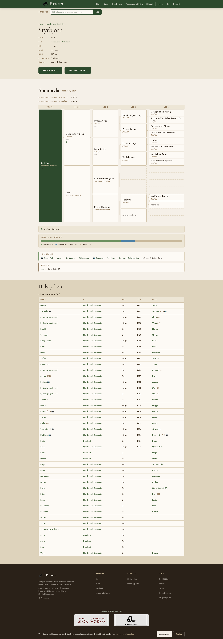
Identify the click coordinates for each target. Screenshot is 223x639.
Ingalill (43, 329)
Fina (154, 505)
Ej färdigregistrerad (49, 317)
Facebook (45, 598)
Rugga (156, 370)
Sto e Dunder (158, 464)
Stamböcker (117, 4)
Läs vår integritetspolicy (125, 634)
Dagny (43, 305)
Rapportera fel (78, 70)
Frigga (155, 405)
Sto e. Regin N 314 (160, 488)
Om (168, 4)
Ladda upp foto (133, 583)
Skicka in (150, 4)
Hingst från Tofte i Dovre (152, 258)
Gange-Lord (45, 340)
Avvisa (179, 634)
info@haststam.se (47, 594)
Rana (42, 500)
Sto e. (42, 535)
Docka (155, 399)
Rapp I (45, 411)
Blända (155, 470)
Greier (43, 405)
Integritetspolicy (165, 597)
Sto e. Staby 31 (54, 269)
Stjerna (155, 334)
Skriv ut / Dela (69, 91)
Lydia (42, 441)
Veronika (44, 311)
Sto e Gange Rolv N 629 (51, 529)
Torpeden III (45, 429)
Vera (42, 553)
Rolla (44, 423)
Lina (42, 269)
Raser (106, 4)
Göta (42, 470)
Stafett (43, 358)
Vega (156, 323)
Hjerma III (44, 476)
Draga (155, 423)
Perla (42, 488)
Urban (59, 258)
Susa (42, 547)
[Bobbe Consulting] (131, 620)
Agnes (155, 382)
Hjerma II (156, 352)
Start (98, 4)
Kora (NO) (158, 435)
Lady (154, 340)
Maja (155, 388)
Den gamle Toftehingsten (129, 258)
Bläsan (45, 364)
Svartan (155, 358)
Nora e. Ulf (157, 446)
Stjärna (45, 376)
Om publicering (165, 593)
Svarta (155, 458)
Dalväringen (70, 258)
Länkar (160, 4)
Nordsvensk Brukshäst (56, 24)
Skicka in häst (132, 579)
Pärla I (155, 482)
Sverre (43, 417)
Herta (42, 352)
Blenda (43, 452)
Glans (42, 446)
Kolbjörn (44, 435)
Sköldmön (44, 505)
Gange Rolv (47, 258)
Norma (155, 329)
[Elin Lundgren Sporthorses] (91, 620)
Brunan (155, 511)
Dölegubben (84, 258)
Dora (154, 346)
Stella (154, 305)
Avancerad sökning (134, 4)
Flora (156, 317)
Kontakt (176, 4)
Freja (154, 417)
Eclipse (43, 382)
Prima (42, 346)
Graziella (156, 429)
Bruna (154, 441)
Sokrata (158, 311)
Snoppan (44, 334)
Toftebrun (111, 258)
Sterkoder (98, 258)
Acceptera (164, 634)
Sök (97, 12)
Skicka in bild (50, 70)
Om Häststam (164, 579)
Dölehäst (87, 441)
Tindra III (44, 399)
